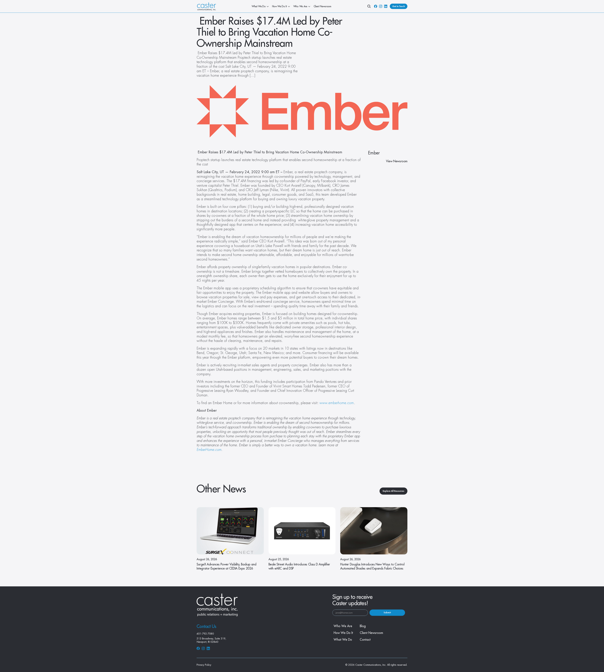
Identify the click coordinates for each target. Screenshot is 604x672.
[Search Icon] (369, 6)
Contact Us (206, 626)
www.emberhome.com (336, 403)
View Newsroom (396, 161)
